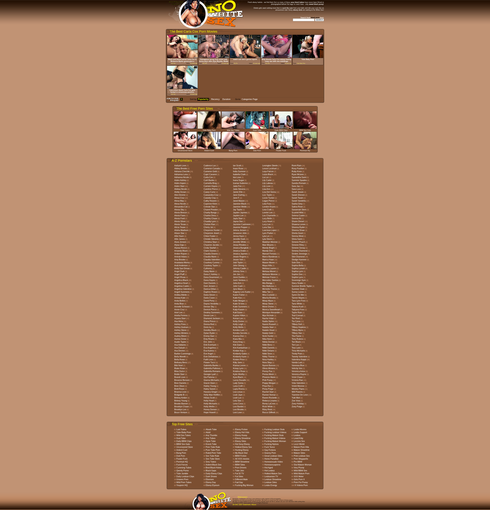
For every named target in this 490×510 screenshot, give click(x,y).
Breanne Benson (182, 380)
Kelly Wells (238, 327)
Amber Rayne (180, 254)
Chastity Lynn (210, 221)
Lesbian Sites (270, 482)
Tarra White (297, 304)
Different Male (241, 479)
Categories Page (250, 99)
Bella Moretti (180, 357)
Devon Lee (209, 315)
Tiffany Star (297, 333)
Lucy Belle (267, 218)
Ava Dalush (179, 348)
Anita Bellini (179, 301)
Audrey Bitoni (180, 336)
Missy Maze (267, 301)
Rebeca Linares (269, 401)
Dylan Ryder (209, 333)
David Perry (209, 301)
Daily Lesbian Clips (185, 476)
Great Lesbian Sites (273, 456)
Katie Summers (240, 307)
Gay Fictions (270, 450)
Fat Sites (239, 476)
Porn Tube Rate (213, 447)
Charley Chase (210, 218)
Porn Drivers (240, 468)
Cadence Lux (210, 165)
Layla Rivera (238, 389)
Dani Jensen (209, 286)
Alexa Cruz (179, 198)
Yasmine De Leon (300, 395)
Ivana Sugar (238, 180)
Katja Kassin (238, 309)
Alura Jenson (180, 242)
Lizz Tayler (267, 195)
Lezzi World (299, 444)
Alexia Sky (179, 210)
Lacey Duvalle (239, 380)
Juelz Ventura (239, 280)
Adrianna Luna (181, 174)
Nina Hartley (268, 359)
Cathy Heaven (210, 201)
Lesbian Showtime (272, 479)
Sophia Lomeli (298, 268)
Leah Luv (237, 398)
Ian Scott (237, 165)
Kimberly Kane (239, 357)
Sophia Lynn (297, 271)
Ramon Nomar (269, 395)
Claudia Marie (210, 257)
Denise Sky (209, 307)
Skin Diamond (298, 257)
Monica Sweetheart (271, 309)
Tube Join (239, 470)
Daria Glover (209, 295)
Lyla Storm (267, 239)
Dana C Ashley (210, 274)
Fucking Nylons (271, 444)
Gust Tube (257, 130)
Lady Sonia (238, 383)
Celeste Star (209, 207)
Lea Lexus (237, 392)
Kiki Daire (237, 345)
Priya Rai (266, 386)
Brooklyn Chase (181, 406)
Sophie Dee (297, 274)
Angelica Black (181, 280)
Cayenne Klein (210, 204)
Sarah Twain (297, 198)
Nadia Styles (268, 321)
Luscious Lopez (269, 230)
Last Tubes (185, 130)
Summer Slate (298, 289)
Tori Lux (295, 345)
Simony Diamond (299, 251)
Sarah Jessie (298, 192)
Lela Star (237, 401)
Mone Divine (268, 307)
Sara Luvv (296, 189)
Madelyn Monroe (270, 242)
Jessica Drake (239, 251)
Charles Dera (210, 215)
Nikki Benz (267, 345)
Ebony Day (211, 482)
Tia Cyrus (296, 321)
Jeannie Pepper (240, 227)
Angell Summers (181, 292)
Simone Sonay (298, 248)
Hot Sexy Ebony (242, 444)
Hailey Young (210, 386)
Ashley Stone (180, 330)
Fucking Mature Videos (274, 438)
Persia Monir (268, 374)
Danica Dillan (210, 289)
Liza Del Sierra (269, 192)
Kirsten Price (239, 359)
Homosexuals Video (273, 462)
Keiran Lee (238, 318)
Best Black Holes (213, 468)
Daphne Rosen (210, 292)
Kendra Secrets (240, 333)
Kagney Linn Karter (241, 292)
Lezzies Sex (299, 441)
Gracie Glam (209, 383)
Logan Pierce (268, 201)
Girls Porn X (299, 479)
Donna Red (209, 324)
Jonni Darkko (239, 277)
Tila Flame (296, 336)
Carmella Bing (210, 183)
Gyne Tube (211, 441)
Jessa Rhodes (239, 245)
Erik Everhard (210, 345)
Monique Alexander (271, 312)
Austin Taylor (180, 342)
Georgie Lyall (210, 374)
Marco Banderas (269, 257)
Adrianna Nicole (181, 177)
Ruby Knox (297, 171)
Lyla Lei (265, 236)
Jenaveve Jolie (240, 233)
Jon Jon (236, 274)
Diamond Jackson (212, 318)
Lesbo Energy (270, 485)
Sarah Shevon (298, 195)
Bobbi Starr (179, 374)
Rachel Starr (268, 392)
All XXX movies (242, 459)
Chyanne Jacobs (211, 245)
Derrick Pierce (210, 309)
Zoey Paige (297, 406)
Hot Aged (268, 468)
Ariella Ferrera (180, 315)
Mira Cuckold (268, 295)
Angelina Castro (181, 286)
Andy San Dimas (182, 268)
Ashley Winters (181, 333)
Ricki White (267, 406)
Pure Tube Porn (213, 450)
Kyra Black (238, 377)
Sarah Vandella (299, 201)
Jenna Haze (238, 236)
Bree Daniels (180, 383)
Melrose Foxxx (269, 277)
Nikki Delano (268, 351)
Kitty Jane (237, 362)
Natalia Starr (268, 327)
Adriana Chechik (181, 171)
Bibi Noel (178, 365)
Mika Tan (266, 292)
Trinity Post (297, 354)
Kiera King (238, 342)
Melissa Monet (268, 271)
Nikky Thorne (268, 357)
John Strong (238, 265)
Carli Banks (209, 180)
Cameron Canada (212, 168)
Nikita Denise (268, 342)
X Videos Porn (301, 485)
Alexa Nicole (180, 204)
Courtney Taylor (211, 265)
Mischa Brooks (269, 298)
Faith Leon (208, 359)
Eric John (208, 342)
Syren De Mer (298, 295)
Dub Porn (257, 151)
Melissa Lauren (269, 268)
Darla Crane (209, 298)
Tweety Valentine (299, 357)
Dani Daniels (210, 283)
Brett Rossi (179, 389)
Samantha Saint (299, 177)
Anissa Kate (179, 298)
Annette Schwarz (182, 307)
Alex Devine (179, 195)
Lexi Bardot (238, 406)
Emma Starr (209, 336)
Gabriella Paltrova (212, 368)
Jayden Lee (238, 215)
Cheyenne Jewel (211, 233)
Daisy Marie (209, 271)
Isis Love (237, 177)
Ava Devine (179, 351)
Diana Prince (210, 321)
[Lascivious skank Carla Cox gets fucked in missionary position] (182, 88)
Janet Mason (239, 201)
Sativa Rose (297, 207)
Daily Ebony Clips (214, 473)
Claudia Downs (211, 254)
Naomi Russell (269, 324)
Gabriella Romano (212, 371)
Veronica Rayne (299, 374)
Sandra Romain (299, 183)
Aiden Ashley (180, 180)
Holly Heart (209, 401)
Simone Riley (298, 245)
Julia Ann (237, 283)
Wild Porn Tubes (183, 482)
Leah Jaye (237, 395)
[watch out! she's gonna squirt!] (245, 57)
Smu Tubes (211, 462)
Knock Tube (211, 444)
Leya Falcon (268, 171)
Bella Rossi (179, 359)
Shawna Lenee (298, 224)
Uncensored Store (185, 151)
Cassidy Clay (210, 198)
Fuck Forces (182, 465)
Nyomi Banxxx (268, 365)
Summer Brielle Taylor (302, 286)
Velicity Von (297, 368)
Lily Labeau (267, 183)
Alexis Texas (180, 224)
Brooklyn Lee (180, 409)
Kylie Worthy (238, 374)
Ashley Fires (180, 324)
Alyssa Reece (180, 248)
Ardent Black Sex (213, 465)
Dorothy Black (210, 330)
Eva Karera (209, 351)
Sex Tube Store (213, 459)
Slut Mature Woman (303, 465)
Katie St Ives (238, 304)
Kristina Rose (239, 371)
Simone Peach (298, 242)
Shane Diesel (298, 221)
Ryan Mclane (298, 174)
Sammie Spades (299, 180)
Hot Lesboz (269, 470)
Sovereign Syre (299, 280)
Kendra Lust (238, 330)
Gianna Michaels (211, 380)
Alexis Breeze (180, 212)
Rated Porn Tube (213, 453)
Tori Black (296, 342)
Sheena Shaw (298, 230)
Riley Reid (267, 409)
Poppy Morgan (269, 383)
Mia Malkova (268, 286)
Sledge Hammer (299, 260)
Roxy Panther (298, 168)
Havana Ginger (210, 392)
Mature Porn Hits (301, 447)
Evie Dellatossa (211, 357)
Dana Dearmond (211, 277)
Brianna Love (180, 392)
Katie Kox (237, 298)
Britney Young (180, 401)
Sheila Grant (297, 233)
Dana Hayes (209, 280)
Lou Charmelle (269, 215)
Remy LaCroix (268, 404)
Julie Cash (238, 286)
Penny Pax (267, 371)
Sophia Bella (297, 265)
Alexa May (179, 201)
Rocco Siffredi (268, 412)
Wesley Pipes (298, 389)
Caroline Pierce (211, 189)
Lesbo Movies (300, 429)
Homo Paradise (271, 459)
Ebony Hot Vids (242, 432)
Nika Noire (267, 339)
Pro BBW (298, 462)
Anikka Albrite (180, 295)
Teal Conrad (297, 315)
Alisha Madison (181, 230)
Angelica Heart (181, 283)
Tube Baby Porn (209, 130)
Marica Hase (268, 260)
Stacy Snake (297, 283)
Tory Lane (296, 348)
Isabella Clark (239, 174)
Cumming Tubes (183, 468)
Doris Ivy (208, 327)
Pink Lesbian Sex (302, 456)
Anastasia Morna (182, 262)
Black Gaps (211, 470)
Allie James (179, 239)
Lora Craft (266, 210)
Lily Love (266, 186)
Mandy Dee (267, 251)
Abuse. (254, 505)
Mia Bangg (267, 283)
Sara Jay (296, 186)
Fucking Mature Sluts (274, 435)
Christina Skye (210, 242)
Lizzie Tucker (268, 198)
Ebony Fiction (241, 429)
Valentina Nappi (299, 359)
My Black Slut (241, 453)
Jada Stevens (239, 189)
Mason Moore (268, 262)
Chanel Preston (211, 210)
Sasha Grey (297, 204)
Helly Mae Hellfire (212, 395)
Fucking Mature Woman (275, 441)
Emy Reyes (209, 339)
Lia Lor (265, 177)
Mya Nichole (268, 315)
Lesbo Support (300, 432)
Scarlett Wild (297, 212)
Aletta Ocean (180, 192)
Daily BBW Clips (281, 130)
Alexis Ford (179, 218)
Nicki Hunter (268, 336)
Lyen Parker (267, 233)
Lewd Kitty (298, 438)
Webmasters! (242, 497)
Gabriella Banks (211, 365)
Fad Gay (239, 482)
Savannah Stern (299, 210)
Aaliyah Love (180, 165)
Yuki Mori (296, 398)
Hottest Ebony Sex (243, 447)
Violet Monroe (298, 386)
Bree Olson (179, 386)
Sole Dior (296, 262)
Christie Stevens (211, 239)
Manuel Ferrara (269, 254)
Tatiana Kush (298, 307)
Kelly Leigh (238, 324)
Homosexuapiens (272, 465)
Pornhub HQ (305, 151)
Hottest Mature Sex (273, 473)
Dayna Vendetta (211, 304)
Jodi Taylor (238, 262)
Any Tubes (210, 438)
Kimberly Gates (240, 354)
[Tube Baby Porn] (308, 57)
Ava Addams (180, 345)
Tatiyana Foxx (298, 309)
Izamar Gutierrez (240, 183)
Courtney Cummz (211, 262)
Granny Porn (270, 453)
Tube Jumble (182, 473)
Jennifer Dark (239, 239)
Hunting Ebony (242, 450)
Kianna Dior (238, 336)
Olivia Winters (268, 368)
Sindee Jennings (299, 254)
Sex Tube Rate (212, 456)
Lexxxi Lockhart (269, 168)
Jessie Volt (238, 260)
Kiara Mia (237, 339)
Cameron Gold (210, 171)
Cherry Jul (208, 227)
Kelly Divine (238, 321)
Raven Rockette (269, 398)
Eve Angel (208, 354)
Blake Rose (179, 368)
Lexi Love (237, 412)
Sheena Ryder (298, 227)
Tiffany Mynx (297, 330)
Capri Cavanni (210, 174)
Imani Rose (238, 168)
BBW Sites (240, 465)
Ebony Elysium (212, 485)
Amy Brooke (179, 260)
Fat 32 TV (239, 473)
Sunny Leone (298, 292)
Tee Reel (296, 318)
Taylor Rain (297, 312)
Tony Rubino (297, 339)
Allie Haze (179, 236)
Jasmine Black (239, 204)
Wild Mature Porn (301, 473)
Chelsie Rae (209, 224)
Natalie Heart (268, 330)
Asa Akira (178, 321)
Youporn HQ (182, 485)
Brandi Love (179, 377)
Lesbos (297, 435)
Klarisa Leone (239, 365)
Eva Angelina (210, 348)
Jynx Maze (238, 289)
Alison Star (179, 233)
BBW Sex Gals (305, 130)
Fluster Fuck (281, 151)
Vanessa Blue (298, 365)
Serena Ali (296, 218)
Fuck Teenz (269, 447)
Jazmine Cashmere (242, 224)
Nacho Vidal (268, 318)
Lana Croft (237, 386)
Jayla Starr (238, 218)
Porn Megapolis (301, 459)
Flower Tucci (209, 362)
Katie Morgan (239, 301)
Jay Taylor (237, 210)
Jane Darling (239, 195)
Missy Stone (267, 304)
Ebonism (210, 479)
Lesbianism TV (271, 476)
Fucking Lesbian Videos (275, 432)
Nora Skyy (267, 362)
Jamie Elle (238, 192)
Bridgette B (179, 395)
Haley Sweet (209, 389)
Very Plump (299, 468)
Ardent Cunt (209, 151)
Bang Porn (233, 151)
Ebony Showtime (242, 438)
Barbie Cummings (182, 354)
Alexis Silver (180, 221)
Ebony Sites (240, 441)
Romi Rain (296, 165)
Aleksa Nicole (180, 189)
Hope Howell (210, 412)
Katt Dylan (237, 312)
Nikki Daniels (268, 348)
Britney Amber (180, 398)
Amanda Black (181, 251)
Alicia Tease (179, 227)
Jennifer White (239, 242)
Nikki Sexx (267, 354)
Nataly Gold (267, 333)
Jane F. (236, 198)
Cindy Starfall (210, 248)
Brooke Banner (181, 404)
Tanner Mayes (298, 298)
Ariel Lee (178, 312)
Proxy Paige (267, 389)
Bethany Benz (180, 362)
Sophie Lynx (297, 277)
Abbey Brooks (180, 168)
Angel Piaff (179, 274)
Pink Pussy (267, 380)
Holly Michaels (210, 404)
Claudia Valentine (212, 260)
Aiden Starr (179, 186)
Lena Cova (238, 404)
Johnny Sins (238, 271)
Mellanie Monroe (270, 274)
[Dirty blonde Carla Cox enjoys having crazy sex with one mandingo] (276, 57)
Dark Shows (211, 476)
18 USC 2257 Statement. (241, 505)
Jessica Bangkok (240, 248)
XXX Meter (299, 476)
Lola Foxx (266, 204)
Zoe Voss (296, 401)
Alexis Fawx (179, 215)
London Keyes (268, 207)
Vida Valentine (298, 383)
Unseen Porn (182, 479)
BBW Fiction (240, 456)
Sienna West (297, 236)
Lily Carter (267, 180)
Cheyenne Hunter (212, 230)
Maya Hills (267, 265)
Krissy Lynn (238, 368)
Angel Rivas (179, 277)
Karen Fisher (239, 295)
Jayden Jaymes (240, 212)
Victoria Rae (297, 380)
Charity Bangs (210, 212)
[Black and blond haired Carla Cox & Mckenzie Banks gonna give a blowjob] (182, 57)
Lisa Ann (266, 189)
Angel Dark (179, 271)
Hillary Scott (209, 398)
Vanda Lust (297, 362)
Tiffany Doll (297, 324)
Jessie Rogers (239, 257)
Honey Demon (210, 409)
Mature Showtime (302, 450)
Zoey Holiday (298, 404)
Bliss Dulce (179, 371)
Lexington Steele (270, 165)
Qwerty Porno (182, 470)
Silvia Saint (297, 239)
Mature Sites (299, 453)
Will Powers (297, 392)
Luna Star (266, 227)
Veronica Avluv (298, 371)
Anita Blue (179, 304)
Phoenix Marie (268, 377)
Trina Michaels (298, 351)
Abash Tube (211, 429)
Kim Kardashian (240, 348)
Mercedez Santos (270, 280)
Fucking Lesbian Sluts (274, 429)
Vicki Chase (297, 377)
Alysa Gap (179, 245)
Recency (215, 99)
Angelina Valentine (183, 289)
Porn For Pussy (301, 482)
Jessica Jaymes (240, 254)
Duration (226, 99)
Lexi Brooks (238, 409)
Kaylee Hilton (239, 315)
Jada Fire (237, 186)
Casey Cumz (209, 192)
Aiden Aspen (180, 183)
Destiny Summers (212, 312)
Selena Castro (298, 215)
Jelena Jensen (239, 230)
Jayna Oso (238, 221)
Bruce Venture (180, 412)
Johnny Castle (239, 268)
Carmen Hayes (210, 186)
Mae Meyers (267, 245)
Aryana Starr (180, 318)
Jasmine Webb (240, 207)
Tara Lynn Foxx (298, 301)
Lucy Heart (267, 221)
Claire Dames (210, 251)
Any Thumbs (211, 435)
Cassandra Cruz (211, 195)
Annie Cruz (179, 309)
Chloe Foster (209, 236)
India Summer (239, 171)
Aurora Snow (180, 339)
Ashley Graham (181, 327)
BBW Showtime (242, 462)
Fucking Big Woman (244, 485)
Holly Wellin (209, 406)
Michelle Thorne (269, 289)
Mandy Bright (268, 248)
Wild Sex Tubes (233, 130)
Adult (208, 432)
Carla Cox (208, 177)
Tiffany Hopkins (299, 327)
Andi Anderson (181, 265)
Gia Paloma (209, 377)
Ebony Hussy (241, 435)
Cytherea (208, 268)
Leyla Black (267, 174)
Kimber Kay (238, 351)
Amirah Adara (180, 257)
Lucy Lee (266, 224)
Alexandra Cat (180, 207)
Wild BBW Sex (300, 470)
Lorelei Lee (267, 212)
